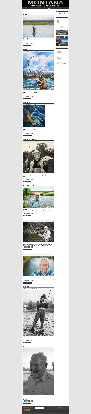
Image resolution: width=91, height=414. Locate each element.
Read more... (43, 177)
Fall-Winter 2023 (26, 342)
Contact (30, 8)
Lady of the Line (26, 286)
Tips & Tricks (41, 8)
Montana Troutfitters (59, 58)
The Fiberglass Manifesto (59, 61)
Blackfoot (58, 20)
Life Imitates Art (26, 49)
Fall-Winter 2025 (26, 45)
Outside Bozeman (58, 59)
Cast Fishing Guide (58, 52)
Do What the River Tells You (28, 185)
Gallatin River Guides (59, 56)
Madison (58, 23)
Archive (53, 8)
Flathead (58, 21)
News (33, 8)
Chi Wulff (57, 53)
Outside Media (31, 51)
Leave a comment (36, 51)
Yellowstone (59, 24)
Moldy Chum (58, 57)
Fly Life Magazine (58, 55)
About (26, 8)
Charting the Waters (27, 219)
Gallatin (58, 22)
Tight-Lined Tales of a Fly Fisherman (61, 63)
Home (23, 8)
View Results (62, 27)
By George (25, 14)
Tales (36, 8)
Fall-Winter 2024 (26, 181)
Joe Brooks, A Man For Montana (29, 139)
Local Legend (26, 346)
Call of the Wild (26, 253)
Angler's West (58, 50)
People (49, 8)
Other (58, 25)
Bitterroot (58, 19)
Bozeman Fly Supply (59, 51)
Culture (45, 8)
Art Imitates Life (26, 102)
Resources (57, 8)
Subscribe (61, 8)
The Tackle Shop (58, 62)
